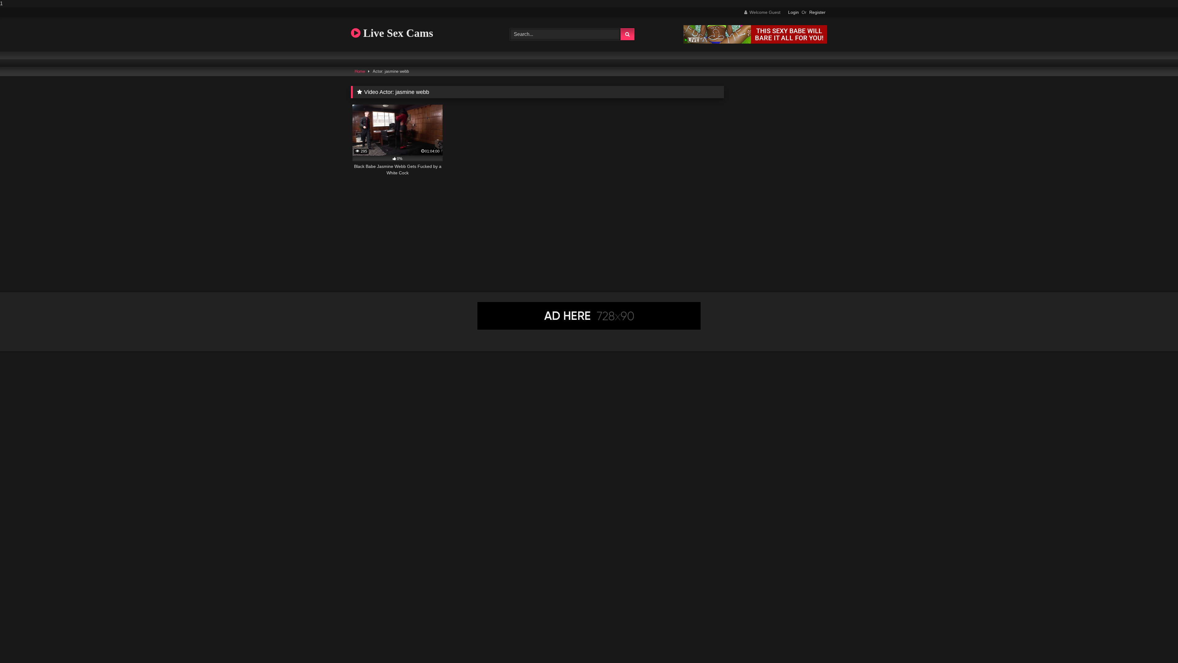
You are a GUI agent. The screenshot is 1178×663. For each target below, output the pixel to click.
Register (817, 12)
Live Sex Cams (396, 33)
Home (360, 71)
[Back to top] (1159, 646)
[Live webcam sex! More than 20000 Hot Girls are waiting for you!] (755, 42)
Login (793, 12)
